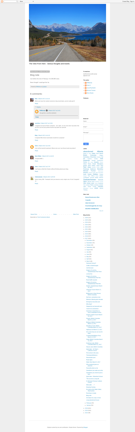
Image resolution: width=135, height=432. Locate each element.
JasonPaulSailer (91, 88)
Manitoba (100, 169)
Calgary (101, 155)
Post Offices (91, 175)
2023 (86, 224)
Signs (85, 181)
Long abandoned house (92, 400)
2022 (86, 227)
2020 (86, 231)
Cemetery (86, 157)
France (101, 162)
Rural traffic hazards (91, 280)
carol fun (37, 123)
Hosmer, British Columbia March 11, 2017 (93, 319)
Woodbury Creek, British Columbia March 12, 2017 (94, 326)
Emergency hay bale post (93, 301)
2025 (86, 220)
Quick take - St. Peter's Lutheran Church (92, 349)
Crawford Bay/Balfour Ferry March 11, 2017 (93, 336)
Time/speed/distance (91, 355)
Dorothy (94, 160)
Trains (91, 185)
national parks (92, 172)
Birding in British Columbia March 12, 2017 (93, 323)
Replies (39, 107)
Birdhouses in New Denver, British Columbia (93, 294)
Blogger (86, 427)
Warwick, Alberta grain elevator (94, 299)
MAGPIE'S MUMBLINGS (92, 208)
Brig (36, 135)
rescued (92, 177)
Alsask (85, 153)
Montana (85, 172)
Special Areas (91, 181)
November (89, 243)
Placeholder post (90, 357)
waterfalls (100, 186)
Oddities (95, 174)
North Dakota (87, 174)
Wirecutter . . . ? (90, 385)
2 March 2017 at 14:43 (44, 145)
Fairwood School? (91, 263)
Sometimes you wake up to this (94, 370)
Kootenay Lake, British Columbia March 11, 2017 (94, 343)
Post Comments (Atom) (43, 217)
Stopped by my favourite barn (94, 306)
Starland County (99, 181)
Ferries (85, 162)
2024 (86, 222)
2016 (86, 408)
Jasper (89, 167)
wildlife (96, 188)
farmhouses (100, 160)
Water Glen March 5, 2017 (93, 362)
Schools (100, 179)
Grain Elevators (97, 164)
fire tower (90, 162)
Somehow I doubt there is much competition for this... (94, 311)
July (87, 252)
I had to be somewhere (92, 308)
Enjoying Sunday (90, 387)
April (87, 259)
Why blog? (89, 304)
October (88, 245)
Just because (89, 268)
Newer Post (34, 214)
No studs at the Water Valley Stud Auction (93, 390)
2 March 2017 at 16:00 (48, 156)
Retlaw (96, 177)
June (87, 254)
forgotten (96, 162)
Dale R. (89, 85)
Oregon (85, 175)
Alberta (100, 151)
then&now (100, 183)
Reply (36, 103)
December (89, 240)
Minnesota (100, 170)
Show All (101, 210)
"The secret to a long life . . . (93, 378)
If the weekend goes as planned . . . (92, 365)
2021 (86, 229)
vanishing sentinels (98, 185)
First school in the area (92, 353)
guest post (87, 165)
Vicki (36, 145)
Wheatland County (88, 188)
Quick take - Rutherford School (94, 376)
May (87, 256)
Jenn (36, 166)
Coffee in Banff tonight (92, 265)
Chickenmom (38, 177)
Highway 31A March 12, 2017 (94, 329)
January (88, 405)
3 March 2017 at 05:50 (49, 177)
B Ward (89, 153)
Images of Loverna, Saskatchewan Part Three (94, 270)
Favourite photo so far (92, 368)
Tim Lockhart (86, 185)
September (89, 247)
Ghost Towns (87, 164)
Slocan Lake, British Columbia (94, 347)
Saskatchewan (89, 180)
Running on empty (91, 393)
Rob (36, 98)
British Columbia (89, 155)
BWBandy (42, 110)
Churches (93, 157)
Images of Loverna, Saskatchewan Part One (93, 283)
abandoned (88, 151)
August (88, 249)
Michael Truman (91, 90)
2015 (86, 410)
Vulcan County (92, 186)
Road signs (89, 359)
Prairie (97, 175)
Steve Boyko (90, 93)
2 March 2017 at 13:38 (46, 123)
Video (84, 186)
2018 (86, 236)
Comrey (99, 157)
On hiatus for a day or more (93, 397)
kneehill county (96, 167)
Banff (97, 153)
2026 (86, 217)
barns (101, 153)
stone (92, 183)
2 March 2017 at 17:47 (44, 166)
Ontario (101, 174)
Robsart (101, 177)
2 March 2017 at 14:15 (44, 135)
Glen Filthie (38, 156)
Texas (96, 183)
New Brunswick (99, 172)
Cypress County (93, 158)
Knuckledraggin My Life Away (93, 206)
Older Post (76, 214)
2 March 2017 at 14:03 (54, 110)
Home (55, 214)
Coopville (88, 200)
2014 (86, 412)
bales (93, 153)
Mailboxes (93, 169)
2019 (86, 234)
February (89, 403)
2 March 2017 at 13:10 (44, 98)
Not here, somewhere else (93, 297)
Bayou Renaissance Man (92, 197)
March (88, 261)
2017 (86, 238)
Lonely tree (89, 274)
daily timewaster (90, 203)
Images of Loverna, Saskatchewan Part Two (93, 277)
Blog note (88, 395)
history (93, 165)
